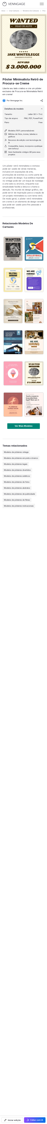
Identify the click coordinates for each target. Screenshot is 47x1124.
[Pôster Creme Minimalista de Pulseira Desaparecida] (13, 311)
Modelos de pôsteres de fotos (16, 482)
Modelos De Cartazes (31, 11)
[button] (12, 1120)
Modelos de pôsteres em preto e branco (21, 458)
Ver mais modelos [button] (23, 426)
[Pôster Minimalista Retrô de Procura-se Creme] (34, 373)
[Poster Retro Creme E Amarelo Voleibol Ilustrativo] (13, 280)
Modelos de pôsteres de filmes (17, 500)
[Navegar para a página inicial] (14, 4)
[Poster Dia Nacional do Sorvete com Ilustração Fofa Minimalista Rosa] (13, 373)
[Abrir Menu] (41, 4)
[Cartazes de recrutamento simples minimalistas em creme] (34, 280)
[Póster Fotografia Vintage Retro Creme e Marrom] (34, 311)
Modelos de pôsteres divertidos (17, 470)
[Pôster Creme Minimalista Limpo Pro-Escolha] (34, 404)
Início (3, 11)
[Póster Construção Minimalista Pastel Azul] (13, 342)
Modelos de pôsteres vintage (16, 452)
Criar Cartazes (14, 11)
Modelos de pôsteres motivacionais (19, 506)
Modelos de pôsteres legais (15, 464)
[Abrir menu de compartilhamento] (41, 100)
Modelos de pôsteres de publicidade (19, 494)
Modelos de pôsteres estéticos (17, 476)
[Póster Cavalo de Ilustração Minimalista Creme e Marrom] (13, 404)
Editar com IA (36, 1120)
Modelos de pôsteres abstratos (17, 488)
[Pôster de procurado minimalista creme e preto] (13, 249)
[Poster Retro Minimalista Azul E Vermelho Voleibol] (34, 249)
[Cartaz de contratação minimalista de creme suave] (34, 342)
